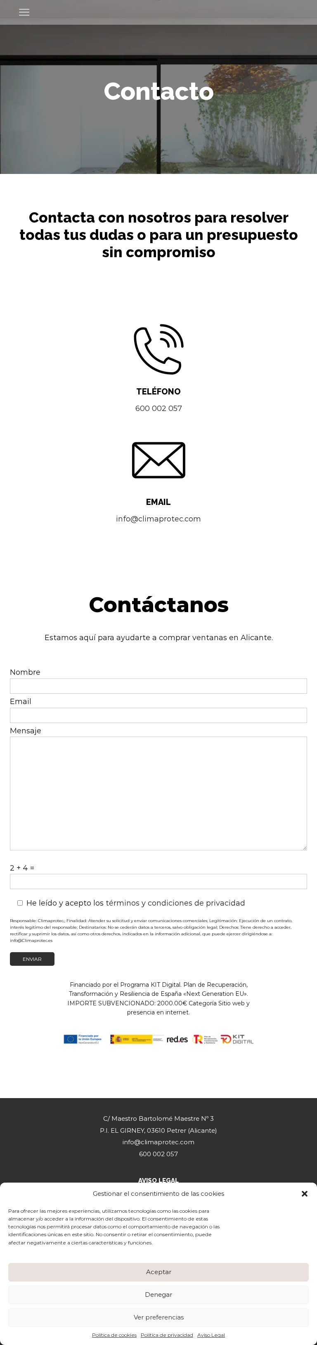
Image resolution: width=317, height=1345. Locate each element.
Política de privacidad (167, 1335)
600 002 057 (158, 408)
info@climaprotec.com (158, 518)
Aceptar (158, 1272)
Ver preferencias (159, 1317)
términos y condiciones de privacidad (175, 903)
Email (20, 701)
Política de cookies (114, 1335)
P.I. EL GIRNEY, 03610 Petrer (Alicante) (158, 1130)
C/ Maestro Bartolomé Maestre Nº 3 (158, 1118)
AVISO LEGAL (158, 1180)
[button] (304, 1194)
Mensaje (25, 730)
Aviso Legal (211, 1335)
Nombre (25, 672)
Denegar (158, 1294)
